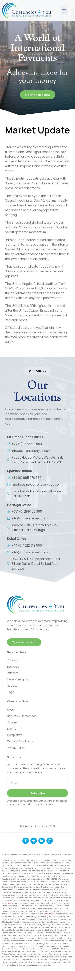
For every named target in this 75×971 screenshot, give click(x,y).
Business (13, 666)
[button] (64, 10)
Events (11, 728)
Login (10, 692)
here (9, 903)
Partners (12, 673)
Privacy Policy (15, 748)
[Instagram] (49, 841)
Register (13, 685)
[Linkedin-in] (41, 841)
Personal (13, 660)
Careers (12, 722)
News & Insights (17, 679)
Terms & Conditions (20, 741)
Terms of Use (49, 913)
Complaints (14, 735)
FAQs (10, 709)
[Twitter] (33, 841)
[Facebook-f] (25, 841)
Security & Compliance (22, 716)
